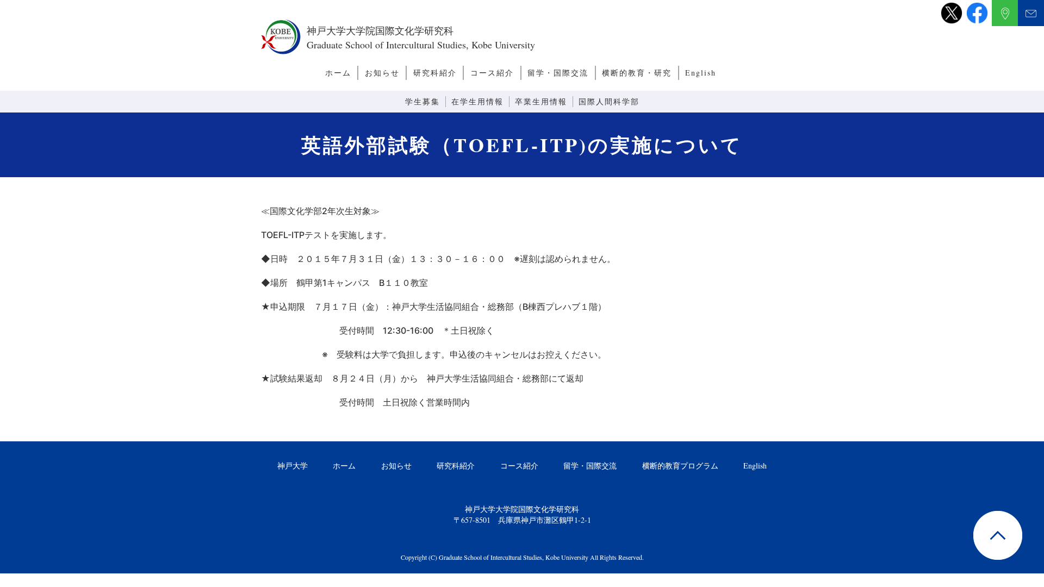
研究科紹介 (435, 72)
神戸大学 (292, 465)
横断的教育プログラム (680, 465)
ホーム (338, 72)
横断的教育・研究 (637, 72)
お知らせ (382, 72)
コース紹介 (492, 72)
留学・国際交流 (557, 72)
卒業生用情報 (541, 101)
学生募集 (422, 101)
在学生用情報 (477, 101)
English (700, 72)
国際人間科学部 (609, 101)
